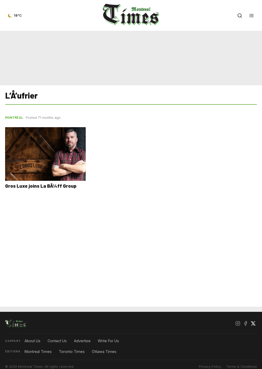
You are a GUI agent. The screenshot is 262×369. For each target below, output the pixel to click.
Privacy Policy (210, 366)
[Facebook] (245, 323)
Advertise (82, 341)
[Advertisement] (131, 58)
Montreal (14, 117)
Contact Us (57, 341)
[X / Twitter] (253, 323)
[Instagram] (238, 323)
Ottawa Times (104, 351)
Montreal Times (38, 351)
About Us (32, 341)
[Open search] (239, 15)
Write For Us (108, 341)
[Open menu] (251, 15)
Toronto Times (72, 351)
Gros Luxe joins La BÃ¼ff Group (41, 186)
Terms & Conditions (241, 366)
